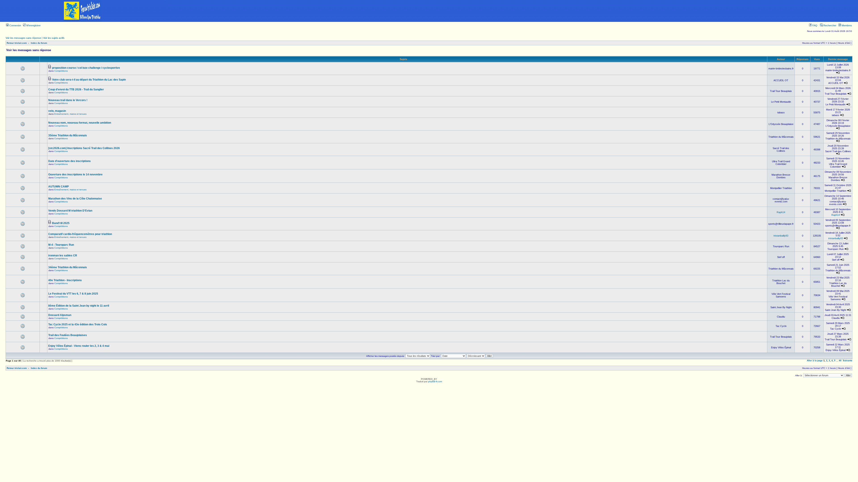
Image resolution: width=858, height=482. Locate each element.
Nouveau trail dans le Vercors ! (67, 100)
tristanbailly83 (781, 235)
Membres (846, 25)
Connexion (15, 25)
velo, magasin (57, 110)
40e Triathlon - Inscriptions (65, 280)
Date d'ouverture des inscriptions (69, 161)
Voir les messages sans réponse (23, 38)
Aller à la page (815, 360)
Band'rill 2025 (60, 223)
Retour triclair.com (17, 43)
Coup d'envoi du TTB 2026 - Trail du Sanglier (76, 89)
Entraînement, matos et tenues (70, 114)
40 (840, 360)
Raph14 (781, 212)
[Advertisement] (511, 11)
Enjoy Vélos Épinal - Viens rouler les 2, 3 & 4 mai (78, 345)
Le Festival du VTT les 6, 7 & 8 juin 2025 (73, 293)
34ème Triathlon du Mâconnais (67, 267)
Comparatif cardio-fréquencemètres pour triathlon (80, 234)
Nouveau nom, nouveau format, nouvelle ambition (79, 122)
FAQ (814, 25)
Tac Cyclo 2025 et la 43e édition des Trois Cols (77, 324)
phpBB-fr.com (435, 381)
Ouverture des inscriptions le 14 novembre (75, 174)
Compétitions (61, 71)
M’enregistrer (33, 25)
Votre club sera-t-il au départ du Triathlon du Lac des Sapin (89, 79)
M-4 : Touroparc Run (61, 244)
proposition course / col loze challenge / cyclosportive (86, 67)
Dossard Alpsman (59, 315)
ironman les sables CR (62, 255)
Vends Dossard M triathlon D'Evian (70, 210)
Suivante (847, 360)
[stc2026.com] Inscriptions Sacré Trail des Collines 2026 (84, 148)
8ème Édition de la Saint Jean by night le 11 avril (78, 305)
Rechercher (829, 25)
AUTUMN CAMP (58, 186)
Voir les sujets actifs (54, 38)
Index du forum (39, 43)
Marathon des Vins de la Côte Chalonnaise (75, 198)
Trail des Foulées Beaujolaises (67, 335)
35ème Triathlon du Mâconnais (67, 135)
